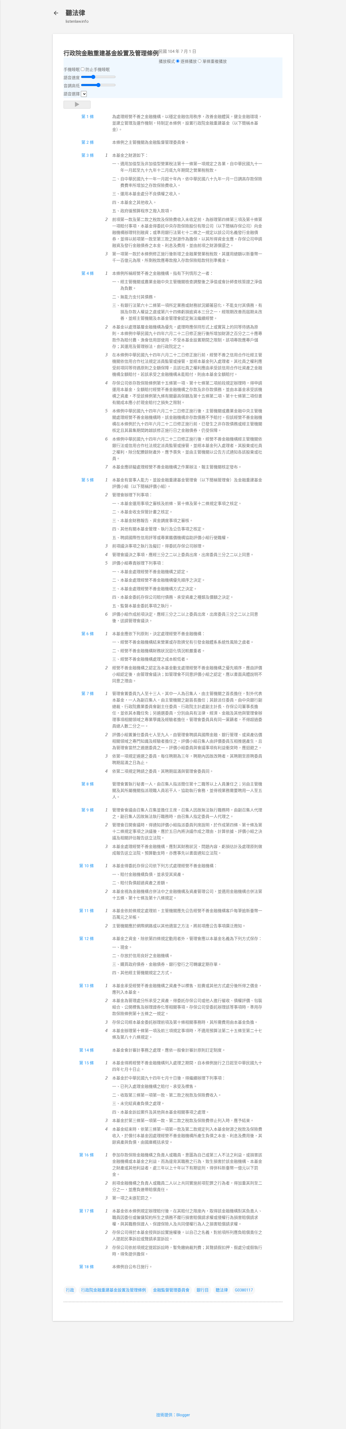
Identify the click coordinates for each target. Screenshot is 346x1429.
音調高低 (72, 85)
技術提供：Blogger (173, 1414)
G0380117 (244, 1290)
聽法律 (75, 13)
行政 (70, 1290)
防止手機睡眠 (97, 69)
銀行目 (203, 1290)
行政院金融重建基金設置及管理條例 (113, 1290)
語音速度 (72, 77)
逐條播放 (189, 61)
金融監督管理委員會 (171, 1290)
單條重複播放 (214, 61)
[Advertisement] (173, 1363)
